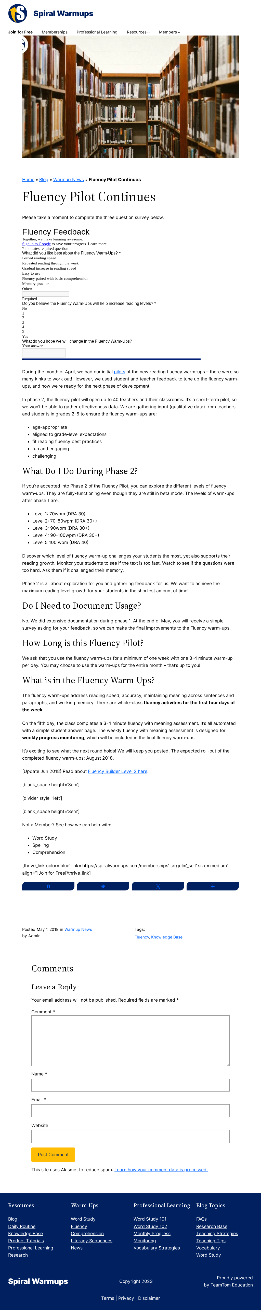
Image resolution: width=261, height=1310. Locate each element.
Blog (43, 179)
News (77, 1247)
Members (168, 32)
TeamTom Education (232, 1285)
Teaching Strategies (217, 1233)
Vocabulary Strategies (157, 1247)
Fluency (142, 937)
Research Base (211, 1226)
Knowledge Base (166, 937)
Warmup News (68, 179)
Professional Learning (30, 1247)
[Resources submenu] (148, 32)
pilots (119, 371)
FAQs (201, 1219)
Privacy (126, 1298)
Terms (107, 1298)
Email (38, 1099)
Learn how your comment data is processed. (161, 1169)
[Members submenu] (179, 32)
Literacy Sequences (91, 1240)
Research (18, 1255)
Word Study (83, 1219)
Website (39, 1125)
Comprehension (87, 1233)
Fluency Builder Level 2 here (117, 771)
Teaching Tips (211, 1240)
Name (39, 1073)
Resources (137, 32)
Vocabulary (208, 1247)
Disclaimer (149, 1298)
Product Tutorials (26, 1240)
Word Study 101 (150, 1219)
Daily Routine (21, 1226)
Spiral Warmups (63, 13)
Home (28, 179)
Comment (43, 1011)
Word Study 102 (150, 1226)
